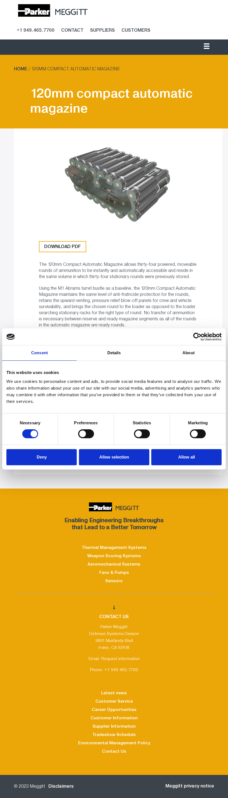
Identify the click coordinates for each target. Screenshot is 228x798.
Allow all (186, 457)
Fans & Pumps (114, 572)
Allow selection (114, 457)
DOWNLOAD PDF (62, 246)
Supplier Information (114, 726)
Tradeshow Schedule (114, 734)
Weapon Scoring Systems (114, 555)
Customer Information (114, 717)
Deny (42, 457)
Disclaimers (60, 786)
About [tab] (188, 352)
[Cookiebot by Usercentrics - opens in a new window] (197, 337)
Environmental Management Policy (114, 742)
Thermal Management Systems (114, 547)
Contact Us (114, 751)
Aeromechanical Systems (114, 564)
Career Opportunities (114, 709)
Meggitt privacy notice (189, 786)
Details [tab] (114, 352)
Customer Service (114, 701)
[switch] (86, 433)
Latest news (114, 692)
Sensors (114, 580)
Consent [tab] (39, 352)
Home (20, 68)
